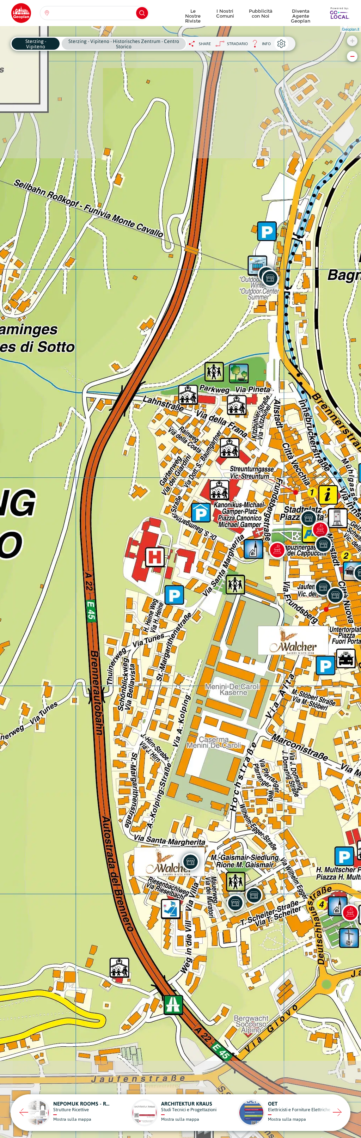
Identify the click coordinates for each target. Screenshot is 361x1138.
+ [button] (352, 40)
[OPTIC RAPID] (323, 544)
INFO (259, 46)
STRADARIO (237, 44)
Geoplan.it (350, 29)
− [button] (352, 56)
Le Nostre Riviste (193, 14)
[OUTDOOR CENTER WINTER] (270, 278)
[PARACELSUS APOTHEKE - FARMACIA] (235, 903)
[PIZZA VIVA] (253, 895)
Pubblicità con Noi (261, 13)
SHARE (205, 44)
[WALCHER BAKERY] (190, 861)
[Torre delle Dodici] (320, 529)
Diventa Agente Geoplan (300, 14)
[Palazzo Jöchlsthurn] (277, 550)
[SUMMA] (335, 595)
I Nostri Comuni (225, 13)
